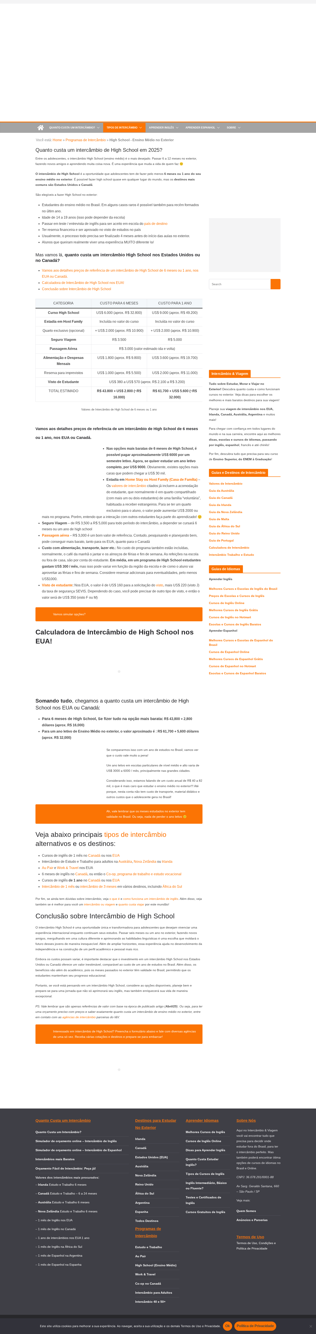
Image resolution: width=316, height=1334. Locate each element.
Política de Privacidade (255, 1326)
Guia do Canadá (221, 497)
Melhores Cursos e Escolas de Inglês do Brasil (243, 588)
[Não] (310, 1326)
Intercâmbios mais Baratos (55, 1159)
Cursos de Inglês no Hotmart (230, 617)
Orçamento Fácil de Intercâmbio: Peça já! (65, 1168)
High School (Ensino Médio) (155, 1265)
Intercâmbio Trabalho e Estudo (231, 554)
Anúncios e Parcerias (252, 1220)
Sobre (231, 127)
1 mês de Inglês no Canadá (57, 1229)
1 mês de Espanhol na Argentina (60, 1255)
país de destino (155, 223)
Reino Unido (144, 1184)
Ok (227, 1326)
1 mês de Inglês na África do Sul (60, 1246)
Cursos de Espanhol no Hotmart (232, 666)
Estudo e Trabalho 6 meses (67, 1184)
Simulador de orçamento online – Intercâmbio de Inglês (76, 1141)
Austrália (125, 861)
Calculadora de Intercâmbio (229, 547)
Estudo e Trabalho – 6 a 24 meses (73, 1193)
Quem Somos (246, 1211)
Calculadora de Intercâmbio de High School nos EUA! (83, 283)
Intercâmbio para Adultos (153, 1292)
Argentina (142, 1202)
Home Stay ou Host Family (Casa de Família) (161, 479)
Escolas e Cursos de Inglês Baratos (235, 624)
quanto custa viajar (131, 904)
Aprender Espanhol (200, 127)
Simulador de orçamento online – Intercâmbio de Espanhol (78, 1150)
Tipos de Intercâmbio (122, 127)
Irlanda (167, 861)
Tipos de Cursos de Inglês (205, 1174)
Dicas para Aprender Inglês (205, 1150)
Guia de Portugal (221, 540)
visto (159, 585)
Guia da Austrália (221, 490)
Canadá (94, 855)
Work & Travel (67, 868)
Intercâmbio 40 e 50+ (150, 1301)
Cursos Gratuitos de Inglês (206, 1212)
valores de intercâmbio (129, 486)
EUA (116, 855)
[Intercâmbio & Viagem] (40, 127)
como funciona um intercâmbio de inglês (150, 898)
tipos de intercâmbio (135, 834)
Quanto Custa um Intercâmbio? (72, 127)
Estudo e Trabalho (148, 1247)
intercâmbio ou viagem (99, 904)
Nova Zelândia (145, 861)
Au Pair (47, 868)
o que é (115, 898)
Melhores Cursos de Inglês (205, 1132)
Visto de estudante (57, 585)
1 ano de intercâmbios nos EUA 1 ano (63, 1238)
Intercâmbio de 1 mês (58, 886)
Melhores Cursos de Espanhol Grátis (236, 659)
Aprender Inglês (161, 127)
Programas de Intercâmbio (86, 140)
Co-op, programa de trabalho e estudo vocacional (143, 874)
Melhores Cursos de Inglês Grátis (233, 610)
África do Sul (172, 886)
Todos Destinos (146, 1221)
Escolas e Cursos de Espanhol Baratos (237, 673)
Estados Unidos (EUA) (151, 1157)
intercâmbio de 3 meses (98, 886)
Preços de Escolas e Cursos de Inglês (236, 596)
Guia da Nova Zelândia (225, 512)
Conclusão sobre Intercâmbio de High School (76, 289)
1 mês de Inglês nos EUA (55, 1220)
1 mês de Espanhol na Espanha (59, 1264)
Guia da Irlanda (220, 505)
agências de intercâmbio (79, 1017)
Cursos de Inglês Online (226, 603)
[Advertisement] (245, 245)
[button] (97, 127)
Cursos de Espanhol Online (229, 652)
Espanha (141, 1211)
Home (57, 140)
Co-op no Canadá (148, 1283)
